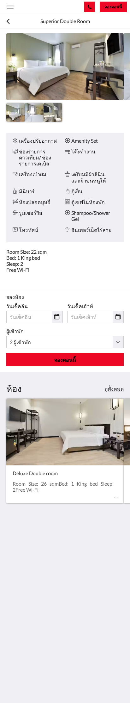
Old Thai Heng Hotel (39, 7)
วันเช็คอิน (17, 306)
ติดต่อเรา (16, 634)
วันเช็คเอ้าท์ (80, 306)
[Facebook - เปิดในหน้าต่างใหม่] (12, 604)
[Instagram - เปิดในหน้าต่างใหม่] (30, 604)
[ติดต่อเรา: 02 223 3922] (89, 7)
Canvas (41, 686)
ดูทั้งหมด (114, 389)
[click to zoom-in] (65, 66)
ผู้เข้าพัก (15, 331)
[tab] (65, 623)
